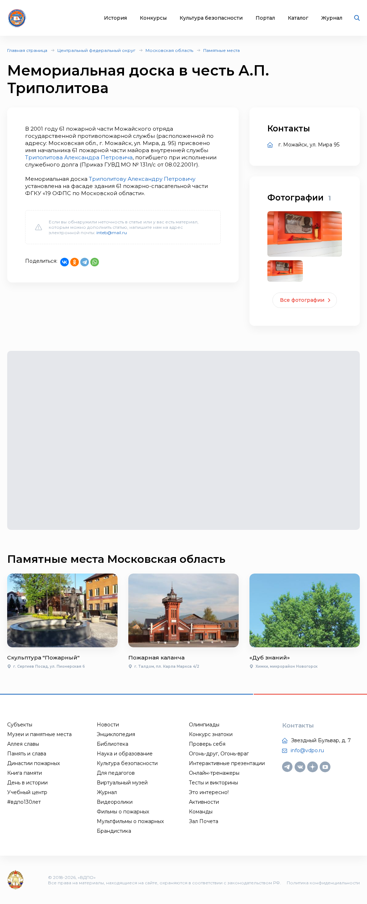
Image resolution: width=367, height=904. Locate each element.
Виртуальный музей (122, 782)
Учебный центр (27, 792)
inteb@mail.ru (111, 232)
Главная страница (27, 50)
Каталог (298, 18)
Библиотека (112, 744)
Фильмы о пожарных (123, 811)
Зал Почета (203, 821)
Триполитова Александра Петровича (79, 157)
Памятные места (221, 50)
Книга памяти (24, 773)
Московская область (169, 50)
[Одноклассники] (74, 262)
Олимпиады (204, 724)
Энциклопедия (116, 734)
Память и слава (26, 753)
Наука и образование (125, 753)
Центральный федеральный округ (96, 50)
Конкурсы (153, 18)
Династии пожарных (33, 763)
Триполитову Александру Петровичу (142, 178)
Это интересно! (209, 792)
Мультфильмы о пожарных (130, 821)
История (115, 18)
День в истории (27, 782)
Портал (265, 18)
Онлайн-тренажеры (214, 773)
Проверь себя (207, 744)
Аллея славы (23, 744)
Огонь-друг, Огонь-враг (219, 753)
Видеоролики (115, 802)
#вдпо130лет (24, 802)
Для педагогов (116, 773)
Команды (201, 811)
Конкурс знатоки (211, 734)
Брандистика (114, 831)
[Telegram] (84, 262)
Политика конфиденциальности (323, 882)
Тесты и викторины (213, 782)
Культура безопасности (211, 18)
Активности (204, 802)
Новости (108, 724)
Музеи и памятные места (39, 734)
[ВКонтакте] (64, 262)
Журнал (331, 18)
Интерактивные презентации (227, 763)
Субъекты (19, 724)
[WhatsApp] (94, 262)
